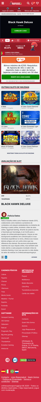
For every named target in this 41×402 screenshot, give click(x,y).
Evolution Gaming (7, 345)
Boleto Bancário (27, 283)
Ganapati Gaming (7, 317)
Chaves (4, 281)
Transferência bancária (30, 290)
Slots (19, 11)
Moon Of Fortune (7, 146)
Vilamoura (4, 288)
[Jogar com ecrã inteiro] (3, 40)
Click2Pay (25, 286)
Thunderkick (5, 341)
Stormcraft (5, 338)
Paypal (24, 276)
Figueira (4, 278)
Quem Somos (33, 377)
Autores (24, 326)
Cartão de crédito (28, 293)
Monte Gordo (6, 295)
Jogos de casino (8, 11)
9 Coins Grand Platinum (29, 146)
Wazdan (21, 25)
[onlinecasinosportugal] (16, 3)
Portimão (4, 306)
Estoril (3, 309)
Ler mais (34, 257)
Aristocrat (4, 348)
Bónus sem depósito (32, 11)
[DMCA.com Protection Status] (28, 360)
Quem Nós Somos (28, 322)
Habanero (4, 324)
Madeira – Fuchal (7, 299)
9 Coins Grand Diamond (29, 106)
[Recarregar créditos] (7, 40)
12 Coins (4, 126)
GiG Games (5, 321)
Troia (3, 292)
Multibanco (26, 279)
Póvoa (3, 285)
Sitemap (25, 336)
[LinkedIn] (6, 257)
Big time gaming (7, 334)
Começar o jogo (20, 31)
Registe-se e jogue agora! (20, 77)
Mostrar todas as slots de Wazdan (20, 153)
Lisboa (3, 274)
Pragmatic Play (6, 331)
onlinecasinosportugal (8, 13)
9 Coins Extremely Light (29, 126)
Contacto (25, 319)
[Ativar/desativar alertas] (28, 3)
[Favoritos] (37, 3)
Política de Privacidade (12, 379)
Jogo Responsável (28, 329)
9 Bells (3, 106)
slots (19, 13)
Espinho (4, 302)
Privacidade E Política (29, 333)
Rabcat (3, 328)
